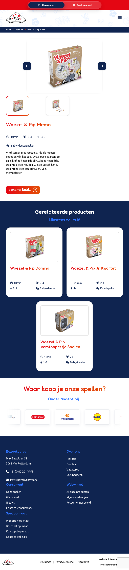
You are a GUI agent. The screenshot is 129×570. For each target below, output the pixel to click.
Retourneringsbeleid (79, 502)
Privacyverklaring (65, 562)
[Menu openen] (119, 17)
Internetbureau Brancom (113, 564)
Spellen (19, 29)
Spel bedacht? (75, 474)
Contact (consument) (19, 507)
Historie (71, 458)
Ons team (72, 464)
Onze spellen (13, 491)
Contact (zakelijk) (16, 536)
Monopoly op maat (17, 520)
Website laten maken (110, 559)
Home (8, 29)
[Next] (102, 66)
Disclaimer (45, 562)
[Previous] (27, 66)
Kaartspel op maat (17, 531)
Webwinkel (12, 497)
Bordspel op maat (17, 526)
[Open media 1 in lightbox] (64, 66)
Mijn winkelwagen (77, 497)
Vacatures (73, 469)
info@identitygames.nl (23, 479)
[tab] (46, 5)
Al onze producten (78, 491)
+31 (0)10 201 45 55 (21, 471)
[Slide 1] (61, 88)
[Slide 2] (67, 88)
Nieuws (10, 502)
